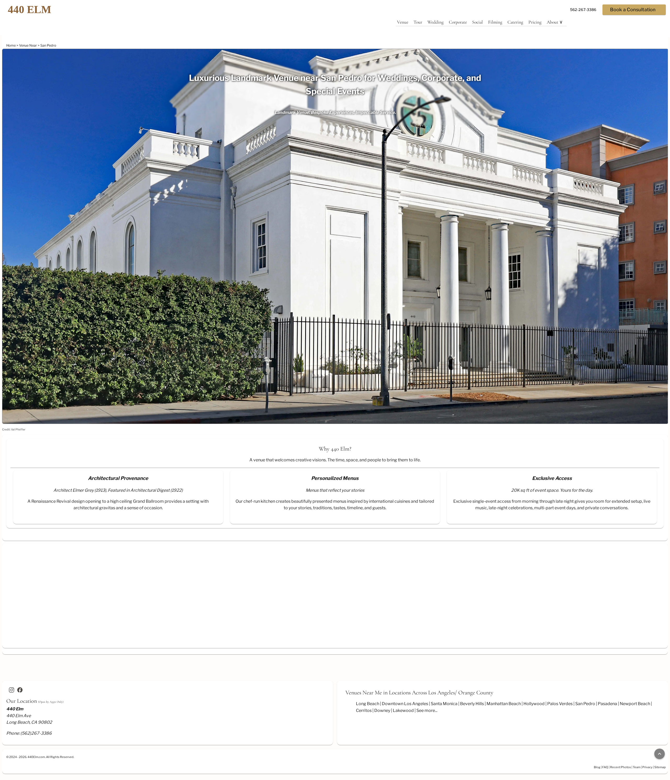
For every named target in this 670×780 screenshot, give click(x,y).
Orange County (475, 692)
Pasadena (607, 703)
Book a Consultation (633, 9)
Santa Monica (444, 703)
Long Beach (367, 703)
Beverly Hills (472, 703)
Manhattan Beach (504, 703)
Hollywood (534, 703)
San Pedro (48, 45)
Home (11, 45)
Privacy (647, 767)
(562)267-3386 (36, 733)
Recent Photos (620, 767)
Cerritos (364, 710)
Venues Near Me (363, 692)
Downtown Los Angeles (405, 703)
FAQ (605, 767)
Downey (382, 710)
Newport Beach (635, 703)
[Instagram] (11, 690)
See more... (426, 710)
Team (636, 767)
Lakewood (403, 710)
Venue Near (28, 45)
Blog (597, 767)
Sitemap (660, 767)
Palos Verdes (560, 703)
